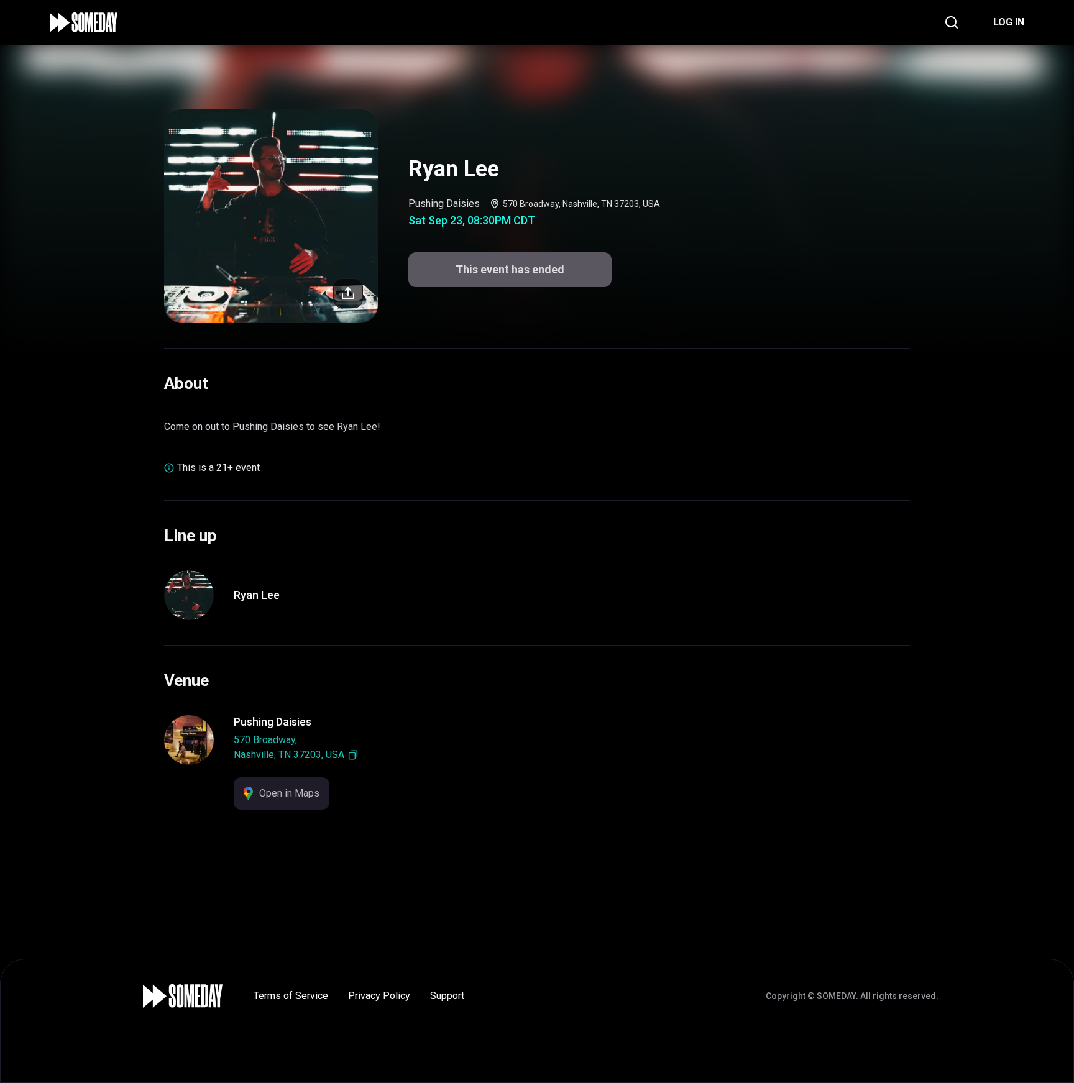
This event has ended (510, 269)
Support (447, 996)
